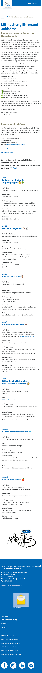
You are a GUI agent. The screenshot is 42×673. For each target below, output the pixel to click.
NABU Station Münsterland (9, 650)
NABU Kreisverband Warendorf (11, 654)
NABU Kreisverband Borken (10, 639)
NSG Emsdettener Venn (9, 400)
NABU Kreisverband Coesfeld (10, 643)
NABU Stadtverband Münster (10, 647)
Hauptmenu (32, 3)
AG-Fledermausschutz (27, 336)
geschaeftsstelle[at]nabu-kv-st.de (15, 579)
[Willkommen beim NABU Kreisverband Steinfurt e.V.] (7, 17)
